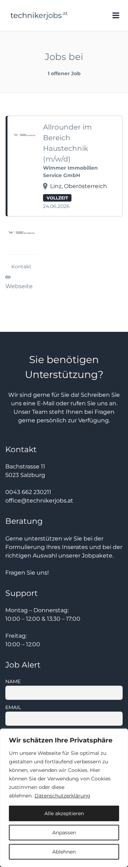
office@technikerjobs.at (39, 500)
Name (13, 681)
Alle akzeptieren (64, 813)
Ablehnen (64, 852)
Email (13, 707)
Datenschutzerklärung (62, 795)
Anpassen (64, 832)
